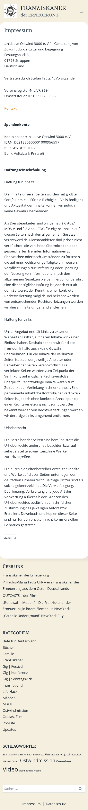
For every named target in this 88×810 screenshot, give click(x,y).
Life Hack (10, 691)
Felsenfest (38, 754)
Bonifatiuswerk (11, 754)
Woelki (37, 770)
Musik (7, 704)
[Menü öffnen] (81, 11)
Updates (9, 729)
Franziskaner (13, 660)
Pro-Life (9, 723)
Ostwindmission (15, 710)
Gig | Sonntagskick (17, 679)
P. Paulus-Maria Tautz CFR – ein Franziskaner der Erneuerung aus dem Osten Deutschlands (41, 585)
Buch (29, 754)
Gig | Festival (13, 666)
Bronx (23, 754)
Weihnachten (26, 770)
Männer (9, 697)
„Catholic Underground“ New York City (33, 615)
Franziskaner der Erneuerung (26, 575)
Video (10, 769)
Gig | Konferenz (15, 672)
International (13, 685)
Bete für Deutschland (19, 641)
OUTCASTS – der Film (19, 595)
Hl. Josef (65, 754)
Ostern (15, 761)
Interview (76, 754)
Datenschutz (56, 803)
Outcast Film (13, 716)
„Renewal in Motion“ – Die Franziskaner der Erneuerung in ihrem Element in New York (37, 605)
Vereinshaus (63, 761)
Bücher (8, 647)
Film (47, 754)
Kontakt (10, 108)
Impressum (31, 803)
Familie (8, 653)
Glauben (55, 754)
